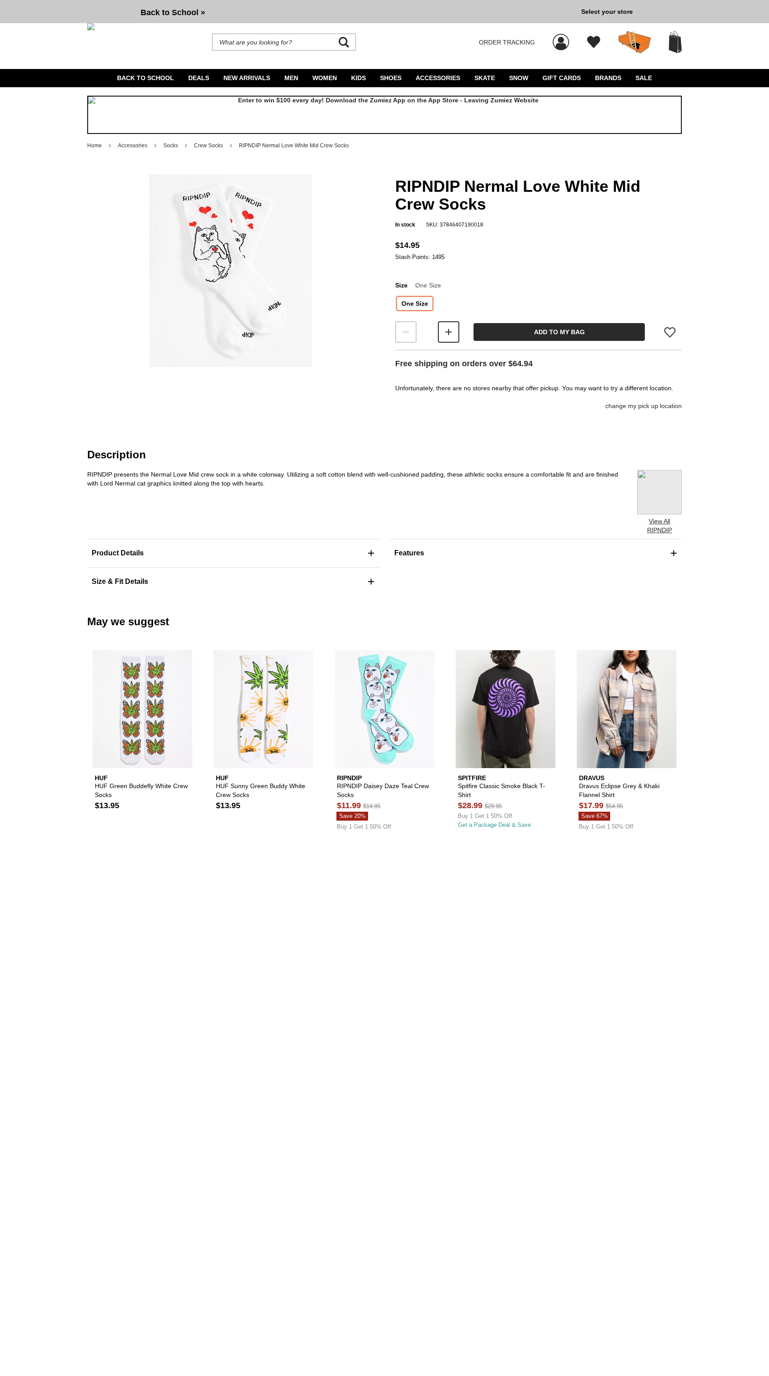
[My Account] (561, 37)
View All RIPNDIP (659, 526)
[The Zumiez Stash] (634, 42)
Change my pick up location (643, 405)
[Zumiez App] (384, 115)
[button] (230, 270)
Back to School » (173, 12)
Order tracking (507, 42)
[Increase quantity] (448, 332)
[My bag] (675, 42)
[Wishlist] (593, 42)
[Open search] (344, 42)
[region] (230, 285)
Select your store (607, 11)
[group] (330, 11)
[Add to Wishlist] (669, 332)
